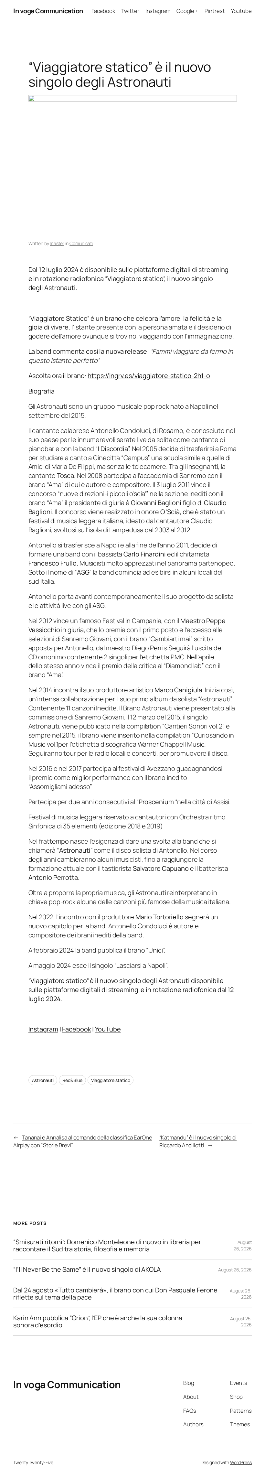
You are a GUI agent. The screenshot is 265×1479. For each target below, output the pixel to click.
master (57, 243)
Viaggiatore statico (110, 1080)
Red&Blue (72, 1080)
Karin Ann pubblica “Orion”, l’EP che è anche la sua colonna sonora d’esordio (97, 1321)
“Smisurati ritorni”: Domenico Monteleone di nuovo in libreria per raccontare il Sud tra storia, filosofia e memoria (107, 1245)
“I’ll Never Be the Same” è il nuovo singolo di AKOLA (87, 1269)
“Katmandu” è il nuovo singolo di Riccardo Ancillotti (198, 1141)
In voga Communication (48, 10)
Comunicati (81, 243)
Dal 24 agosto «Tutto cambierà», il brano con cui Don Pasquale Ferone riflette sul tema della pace (115, 1294)
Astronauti (43, 1080)
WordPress (241, 1462)
